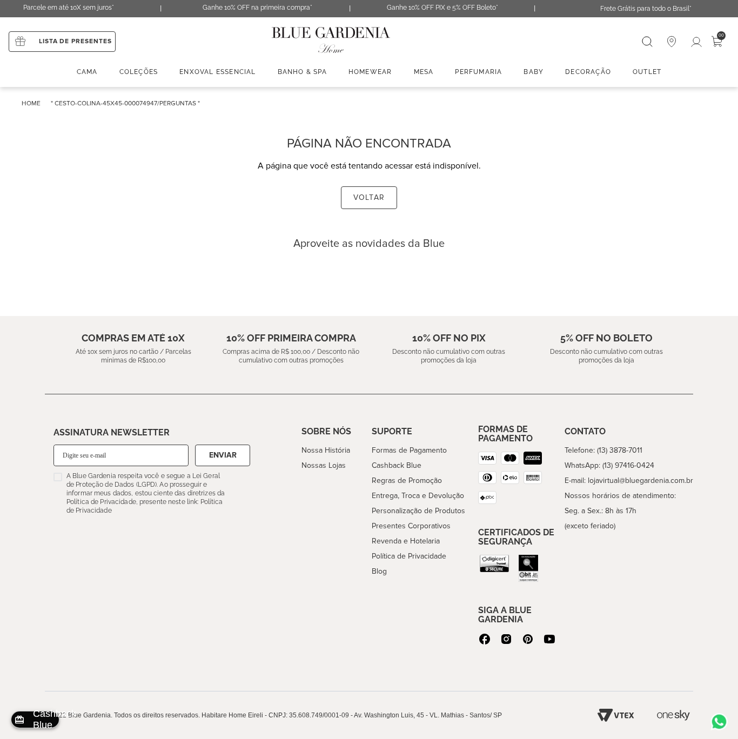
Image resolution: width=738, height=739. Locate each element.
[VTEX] (616, 715)
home (31, 103)
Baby (534, 72)
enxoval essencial (217, 72)
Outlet (647, 72)
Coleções (138, 72)
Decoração (588, 72)
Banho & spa (302, 72)
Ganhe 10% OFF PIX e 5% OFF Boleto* (442, 7)
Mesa (424, 72)
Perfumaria (478, 72)
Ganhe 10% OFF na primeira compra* (257, 7)
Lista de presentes (75, 41)
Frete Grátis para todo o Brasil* (646, 8)
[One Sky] (673, 715)
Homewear (370, 72)
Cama (87, 72)
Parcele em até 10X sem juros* (68, 7)
